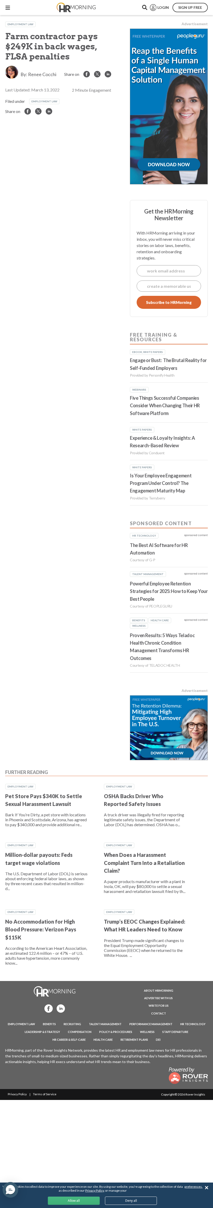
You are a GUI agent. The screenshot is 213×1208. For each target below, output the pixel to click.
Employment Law (20, 24)
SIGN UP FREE (190, 7)
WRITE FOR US (159, 1005)
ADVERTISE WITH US (158, 998)
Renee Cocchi (42, 74)
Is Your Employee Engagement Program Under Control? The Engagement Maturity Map (160, 483)
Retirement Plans (134, 1039)
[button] (10, 1190)
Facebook (47, 1008)
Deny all (131, 1200)
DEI (158, 1039)
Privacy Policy (17, 1094)
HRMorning (76, 7)
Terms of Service (44, 1094)
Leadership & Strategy (42, 1031)
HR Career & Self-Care (69, 1039)
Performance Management (150, 1024)
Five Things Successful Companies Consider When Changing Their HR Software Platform (165, 405)
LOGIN (163, 7)
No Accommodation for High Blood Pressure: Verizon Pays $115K (40, 929)
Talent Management (105, 1024)
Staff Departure (175, 1031)
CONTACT (158, 1013)
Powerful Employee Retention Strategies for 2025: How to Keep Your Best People (169, 591)
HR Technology (192, 1024)
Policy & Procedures (115, 1031)
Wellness (147, 1031)
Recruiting (72, 1024)
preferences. (193, 1187)
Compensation (79, 1031)
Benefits (49, 1024)
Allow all (74, 1200)
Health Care (103, 1039)
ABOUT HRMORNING (158, 990)
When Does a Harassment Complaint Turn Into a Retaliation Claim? (144, 863)
